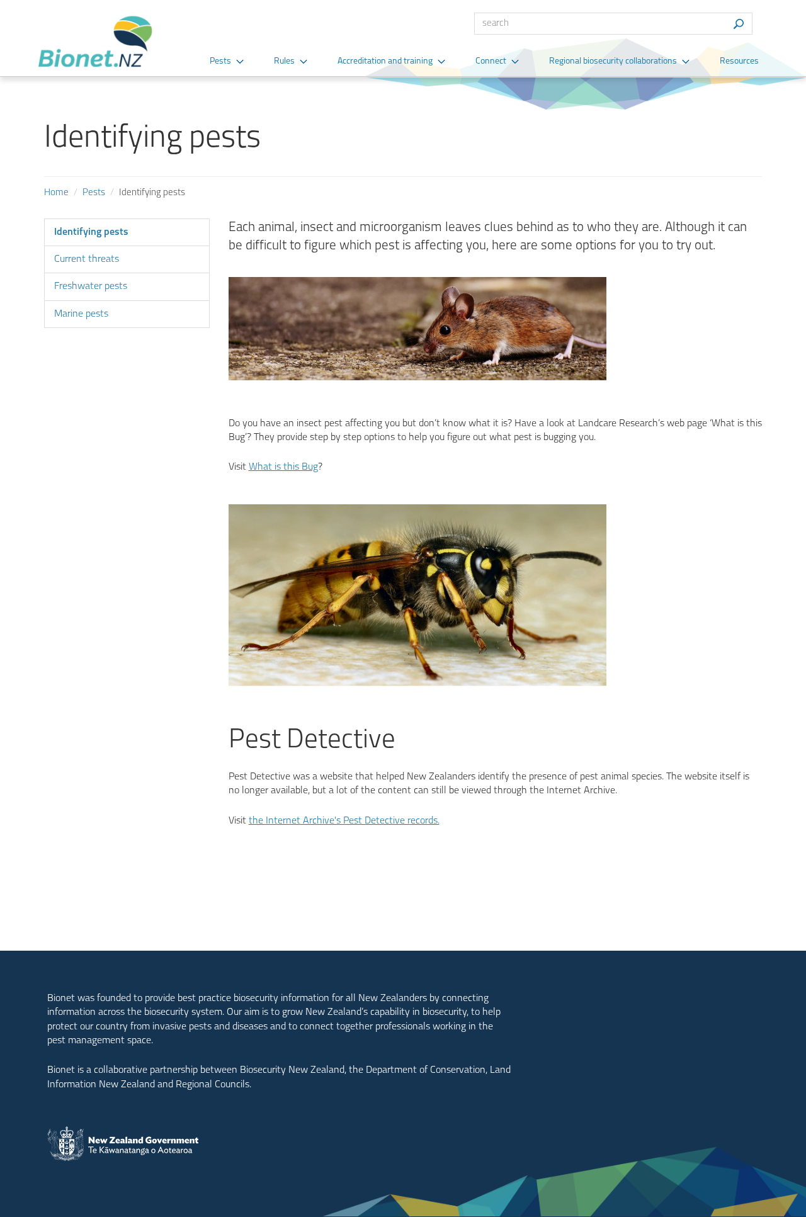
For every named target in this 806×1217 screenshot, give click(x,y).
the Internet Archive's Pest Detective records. (344, 821)
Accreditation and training (385, 61)
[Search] (738, 23)
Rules (284, 61)
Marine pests (81, 314)
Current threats (86, 259)
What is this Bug (283, 467)
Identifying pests (91, 232)
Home (56, 193)
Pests (220, 61)
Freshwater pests (90, 286)
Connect (490, 61)
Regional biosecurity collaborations (613, 61)
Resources (739, 61)
